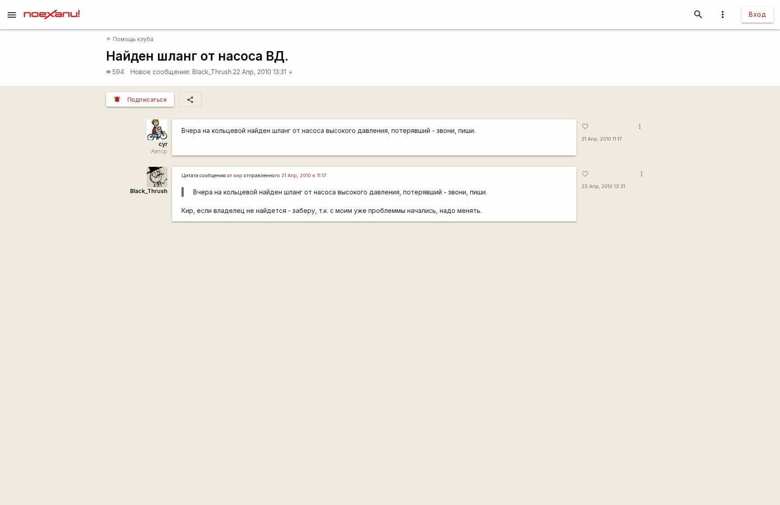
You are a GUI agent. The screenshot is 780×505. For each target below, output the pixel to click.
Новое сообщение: (160, 72)
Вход (757, 14)
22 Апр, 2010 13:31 (263, 72)
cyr (162, 144)
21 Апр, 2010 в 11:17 (303, 176)
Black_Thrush (212, 72)
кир (237, 176)
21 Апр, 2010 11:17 (601, 139)
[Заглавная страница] (52, 6)
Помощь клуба (130, 39)
